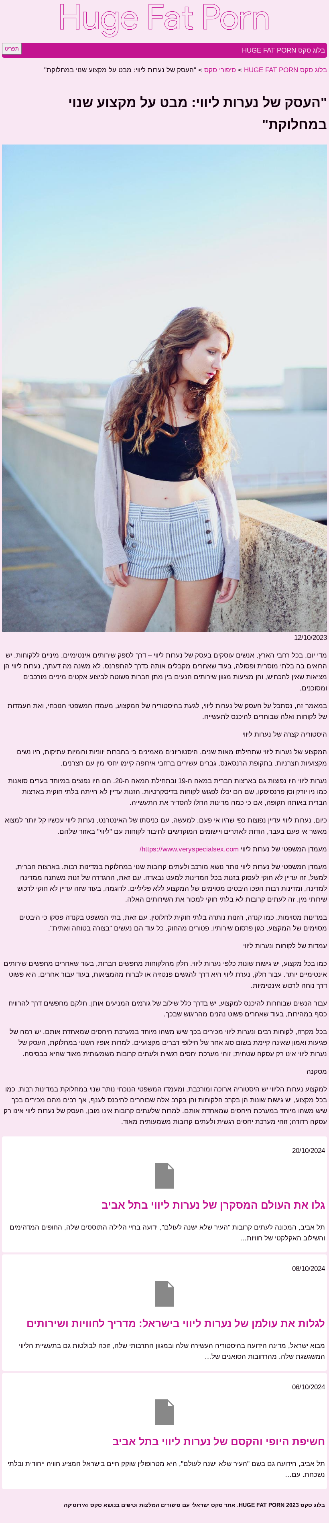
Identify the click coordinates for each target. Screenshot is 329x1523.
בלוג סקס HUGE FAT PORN (283, 50)
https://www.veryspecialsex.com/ (189, 849)
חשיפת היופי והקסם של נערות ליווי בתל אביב (218, 1441)
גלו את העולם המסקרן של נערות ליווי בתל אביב (213, 1205)
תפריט (12, 49)
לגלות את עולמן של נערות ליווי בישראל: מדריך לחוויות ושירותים (175, 1323)
